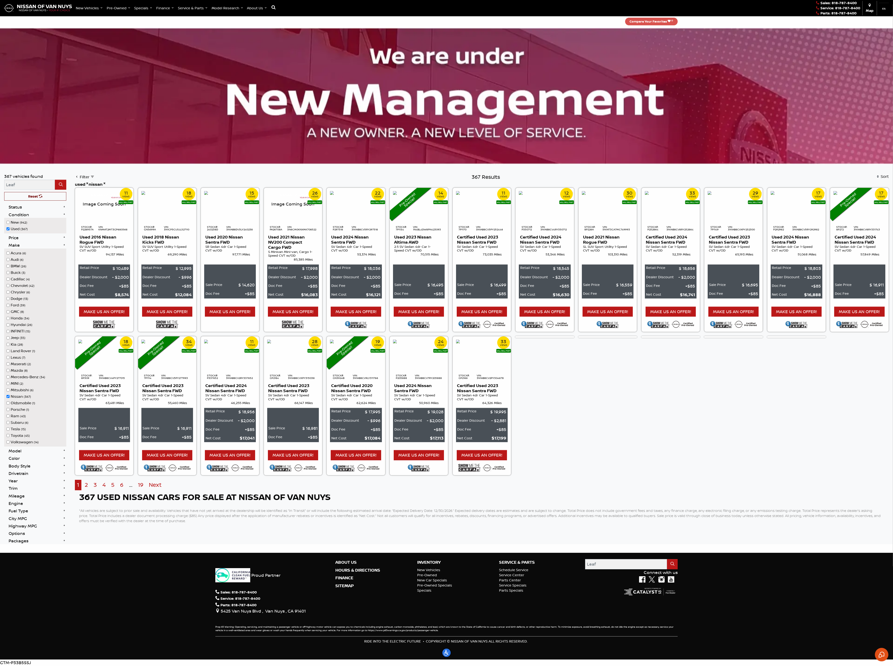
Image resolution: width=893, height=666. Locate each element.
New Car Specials (432, 580)
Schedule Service (513, 569)
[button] (89, 8)
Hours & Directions (357, 570)
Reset (33, 196)
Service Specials (512, 585)
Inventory (429, 562)
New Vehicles (428, 569)
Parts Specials (511, 590)
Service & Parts (517, 562)
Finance (344, 578)
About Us (346, 562)
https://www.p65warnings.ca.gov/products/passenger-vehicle (403, 630)
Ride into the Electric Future (392, 641)
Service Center (511, 575)
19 (140, 485)
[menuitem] (37, 222)
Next (155, 485)
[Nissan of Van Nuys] (38, 8)
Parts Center (510, 580)
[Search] (60, 185)
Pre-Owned (427, 575)
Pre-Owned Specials (434, 585)
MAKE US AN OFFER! (104, 311)
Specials (424, 590)
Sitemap (344, 585)
